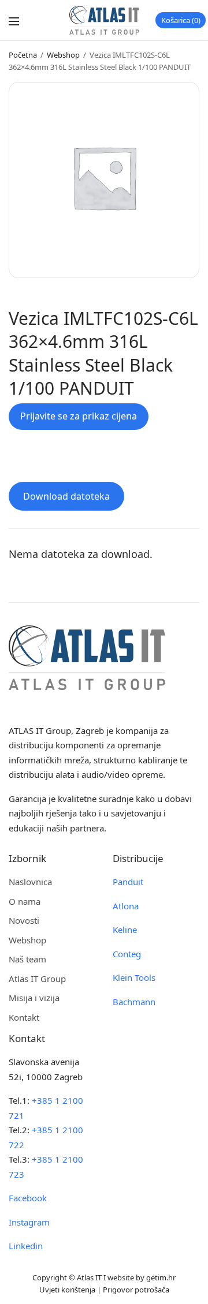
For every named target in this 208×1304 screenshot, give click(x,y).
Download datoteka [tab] (66, 496)
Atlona (126, 906)
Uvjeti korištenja (67, 1289)
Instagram (29, 1222)
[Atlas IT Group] (104, 20)
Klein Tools (134, 977)
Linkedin (26, 1245)
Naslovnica (30, 881)
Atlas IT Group (37, 978)
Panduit (128, 881)
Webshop (63, 55)
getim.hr (161, 1277)
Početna (23, 55)
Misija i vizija (34, 997)
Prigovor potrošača (136, 1289)
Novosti (24, 920)
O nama (24, 901)
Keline (125, 929)
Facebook (28, 1198)
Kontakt (24, 1017)
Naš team (27, 959)
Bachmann (134, 1001)
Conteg (127, 954)
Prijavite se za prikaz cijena (78, 416)
